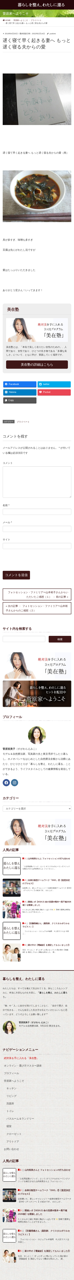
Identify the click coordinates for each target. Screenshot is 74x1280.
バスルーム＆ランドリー (20, 1118)
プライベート (23, 422)
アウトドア (12, 1141)
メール (7, 522)
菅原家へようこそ (14, 1080)
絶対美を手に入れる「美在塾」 (21, 1058)
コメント (8, 462)
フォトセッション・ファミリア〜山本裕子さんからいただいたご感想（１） (38, 594)
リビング (11, 1095)
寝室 (8, 1126)
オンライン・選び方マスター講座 (23, 1065)
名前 (6, 505)
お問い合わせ (11, 1149)
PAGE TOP (68, 1238)
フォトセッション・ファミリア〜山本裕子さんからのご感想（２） (37, 608)
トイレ (10, 1111)
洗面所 (10, 1103)
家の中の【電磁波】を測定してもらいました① (49, 945)
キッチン (11, 1088)
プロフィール (11, 1073)
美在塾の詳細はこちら (37, 364)
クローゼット (14, 1133)
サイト (6, 539)
